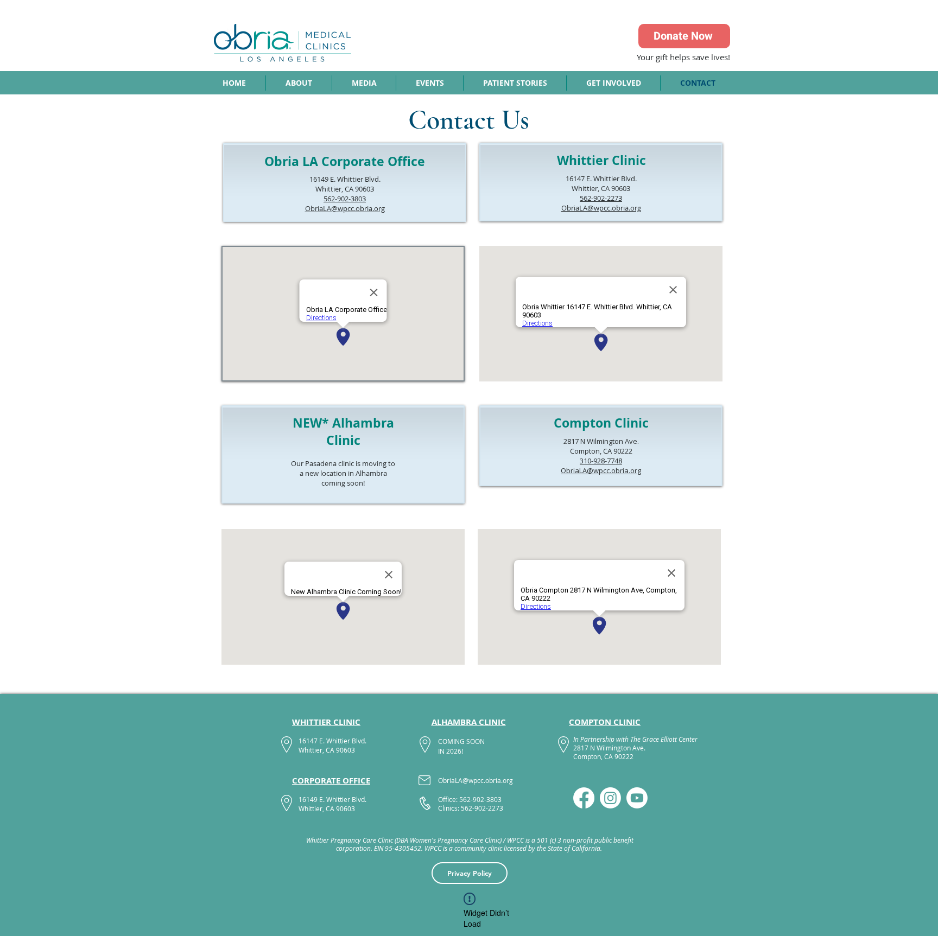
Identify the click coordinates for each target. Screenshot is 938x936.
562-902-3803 (345, 198)
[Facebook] (583, 797)
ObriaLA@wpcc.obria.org (345, 208)
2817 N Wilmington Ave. (601, 441)
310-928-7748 (601, 461)
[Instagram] (610, 797)
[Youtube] (637, 797)
